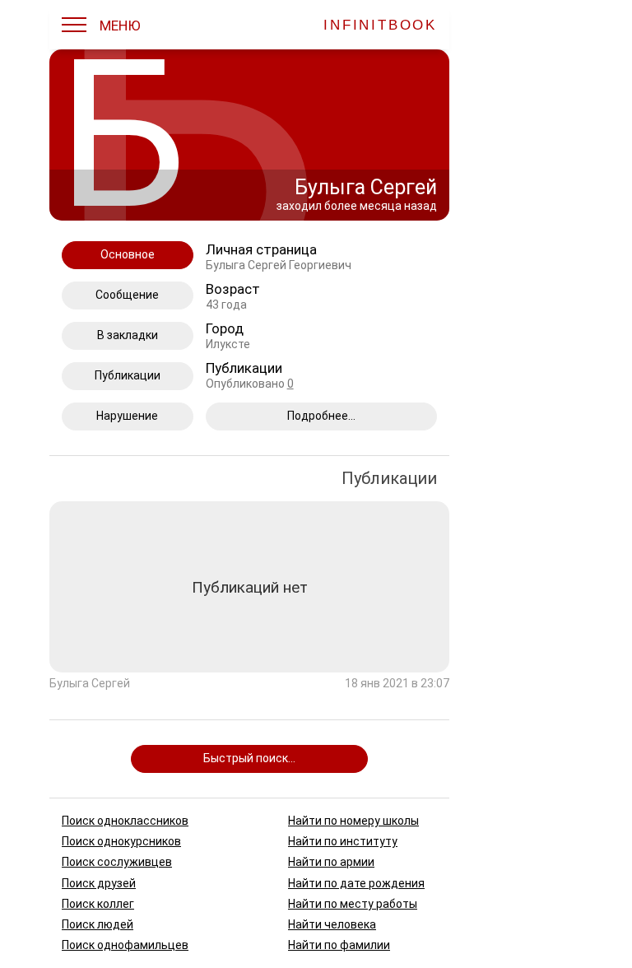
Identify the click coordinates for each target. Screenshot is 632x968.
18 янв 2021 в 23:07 (397, 684)
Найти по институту (342, 841)
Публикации (127, 375)
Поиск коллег (98, 903)
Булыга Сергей (89, 684)
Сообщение (127, 294)
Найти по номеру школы (353, 820)
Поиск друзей (99, 882)
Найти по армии (331, 861)
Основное (127, 254)
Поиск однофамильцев (125, 945)
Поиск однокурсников (121, 841)
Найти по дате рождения (356, 882)
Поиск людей (97, 924)
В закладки (127, 335)
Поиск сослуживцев (117, 861)
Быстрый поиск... (249, 758)
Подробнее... (321, 415)
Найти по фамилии (339, 945)
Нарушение (127, 415)
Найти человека (332, 924)
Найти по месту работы (352, 903)
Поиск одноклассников (125, 820)
